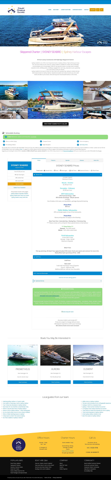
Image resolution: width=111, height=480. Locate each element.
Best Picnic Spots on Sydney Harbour (91, 416)
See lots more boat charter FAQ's (43, 467)
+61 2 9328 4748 (92, 448)
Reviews (82, 160)
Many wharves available (68, 451)
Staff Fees (38, 257)
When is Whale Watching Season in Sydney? (13, 414)
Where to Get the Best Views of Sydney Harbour (15, 408)
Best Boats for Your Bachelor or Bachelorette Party (15, 406)
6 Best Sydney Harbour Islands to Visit (91, 414)
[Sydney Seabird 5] (97, 108)
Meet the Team (63, 465)
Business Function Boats (17, 467)
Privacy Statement (57, 477)
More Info (96, 160)
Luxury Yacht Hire (65, 9)
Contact (86, 9)
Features (53, 160)
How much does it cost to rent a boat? (44, 465)
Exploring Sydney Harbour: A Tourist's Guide (13, 401)
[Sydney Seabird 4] (14, 108)
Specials (67, 160)
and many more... (84, 144)
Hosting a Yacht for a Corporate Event (91, 405)
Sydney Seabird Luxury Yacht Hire (19, 197)
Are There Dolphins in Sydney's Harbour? (13, 417)
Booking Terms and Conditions (42, 469)
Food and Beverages (42, 273)
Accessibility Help (88, 471)
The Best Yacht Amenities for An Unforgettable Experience (96, 403)
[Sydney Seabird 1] (14, 89)
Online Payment (63, 469)
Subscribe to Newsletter (90, 469)
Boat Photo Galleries (16, 463)
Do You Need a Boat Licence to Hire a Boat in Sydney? (16, 412)
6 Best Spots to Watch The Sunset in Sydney (14, 416)
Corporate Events (77, 9)
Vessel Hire (39, 174)
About (61, 463)
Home (49, 9)
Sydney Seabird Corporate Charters (19, 193)
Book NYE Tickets (15, 469)
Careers (61, 467)
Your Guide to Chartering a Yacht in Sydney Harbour (15, 403)
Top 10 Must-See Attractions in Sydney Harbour (14, 405)
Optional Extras (40, 281)
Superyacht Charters (15, 465)
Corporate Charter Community (91, 467)
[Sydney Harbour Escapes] (16, 9)
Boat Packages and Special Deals (19, 472)
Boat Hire (55, 9)
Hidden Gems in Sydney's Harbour (90, 401)
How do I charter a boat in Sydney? (43, 463)
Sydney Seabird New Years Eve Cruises (19, 195)
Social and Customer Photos (91, 465)
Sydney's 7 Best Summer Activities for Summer (93, 406)
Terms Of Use (47, 477)
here (21, 149)
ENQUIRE (93, 9)
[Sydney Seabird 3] (97, 89)
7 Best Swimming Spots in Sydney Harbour (92, 412)
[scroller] (108, 478)
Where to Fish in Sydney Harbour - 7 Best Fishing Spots (16, 410)
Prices (38, 160)
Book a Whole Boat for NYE (17, 471)
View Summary (23, 382)
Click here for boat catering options (67, 277)
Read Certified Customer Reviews (92, 463)
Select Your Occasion (19, 187)
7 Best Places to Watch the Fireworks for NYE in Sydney (96, 410)
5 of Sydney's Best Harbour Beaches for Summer (94, 408)
